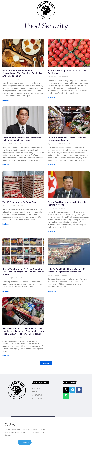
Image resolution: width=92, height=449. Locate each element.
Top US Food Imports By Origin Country (21, 202)
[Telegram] (72, 390)
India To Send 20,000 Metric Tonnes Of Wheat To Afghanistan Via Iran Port (66, 270)
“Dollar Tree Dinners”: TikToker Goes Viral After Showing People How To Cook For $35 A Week (23, 272)
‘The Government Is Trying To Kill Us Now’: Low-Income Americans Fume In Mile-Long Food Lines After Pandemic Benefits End (23, 331)
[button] (46, 363)
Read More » (6, 100)
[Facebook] (79, 390)
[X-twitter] (66, 390)
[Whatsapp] (66, 396)
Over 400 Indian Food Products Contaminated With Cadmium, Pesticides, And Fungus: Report (22, 73)
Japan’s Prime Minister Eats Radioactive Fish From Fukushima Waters (21, 139)
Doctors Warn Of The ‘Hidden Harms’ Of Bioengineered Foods (67, 139)
